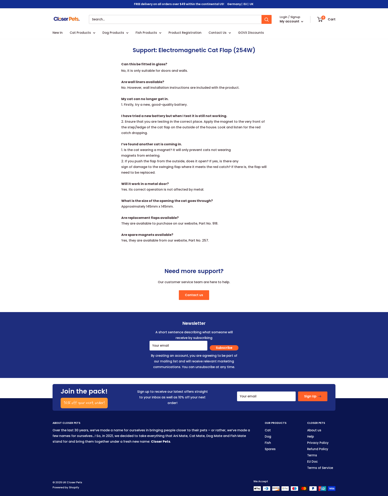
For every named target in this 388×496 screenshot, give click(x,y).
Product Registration (185, 33)
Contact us (194, 295)
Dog (268, 436)
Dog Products (113, 33)
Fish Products (146, 33)
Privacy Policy (318, 443)
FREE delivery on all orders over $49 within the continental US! (179, 4)
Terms (312, 455)
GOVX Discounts (251, 33)
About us (314, 430)
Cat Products (80, 33)
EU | (246, 4)
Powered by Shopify (66, 487)
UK (252, 4)
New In (58, 33)
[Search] (266, 19)
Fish (268, 443)
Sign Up (310, 396)
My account (290, 21)
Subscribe (224, 347)
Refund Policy (317, 449)
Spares (270, 449)
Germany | (235, 4)
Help (310, 436)
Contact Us (218, 33)
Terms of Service (320, 468)
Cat (268, 430)
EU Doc (312, 461)
